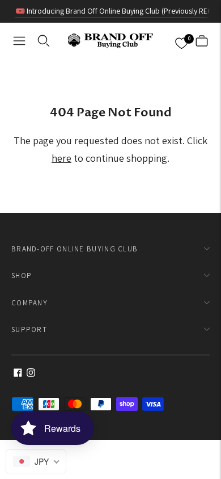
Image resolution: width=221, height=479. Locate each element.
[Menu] (19, 40)
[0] (181, 41)
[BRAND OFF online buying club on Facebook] (18, 374)
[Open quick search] (44, 40)
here (61, 158)
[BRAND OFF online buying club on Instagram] (31, 374)
